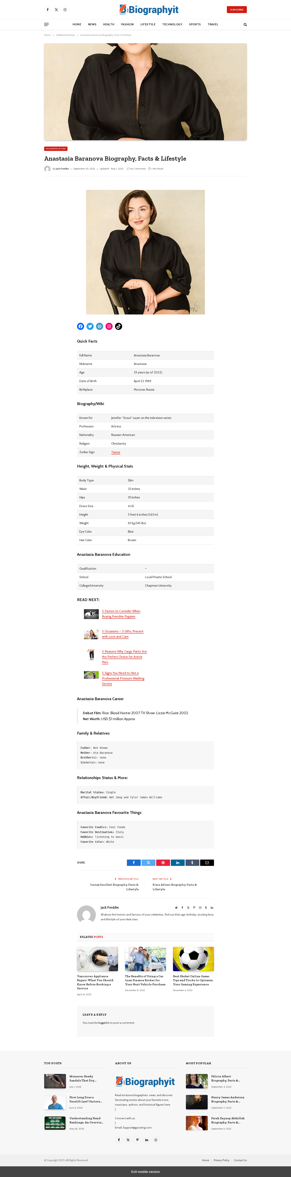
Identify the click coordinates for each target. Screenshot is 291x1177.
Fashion (127, 24)
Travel (213, 24)
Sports (195, 24)
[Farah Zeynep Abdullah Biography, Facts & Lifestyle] (197, 1123)
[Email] (44, 237)
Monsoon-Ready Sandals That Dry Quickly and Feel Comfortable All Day (84, 1079)
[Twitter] (44, 204)
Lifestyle (148, 24)
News (92, 24)
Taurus (115, 452)
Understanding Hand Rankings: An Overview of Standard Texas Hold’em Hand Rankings (87, 1120)
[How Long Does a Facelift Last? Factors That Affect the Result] (55, 1102)
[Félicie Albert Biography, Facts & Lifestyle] (197, 1081)
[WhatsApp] (44, 229)
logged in (103, 1023)
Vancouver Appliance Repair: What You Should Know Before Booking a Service (95, 982)
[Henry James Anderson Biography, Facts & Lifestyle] (197, 1102)
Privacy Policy (221, 1160)
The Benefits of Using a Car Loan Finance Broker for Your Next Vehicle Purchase (145, 980)
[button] (46, 24)
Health (108, 24)
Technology (172, 24)
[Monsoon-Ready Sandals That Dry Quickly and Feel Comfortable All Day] (55, 1081)
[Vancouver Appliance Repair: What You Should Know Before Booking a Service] (97, 959)
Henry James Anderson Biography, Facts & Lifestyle (227, 1100)
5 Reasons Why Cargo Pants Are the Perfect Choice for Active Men (124, 657)
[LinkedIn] (44, 212)
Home (77, 24)
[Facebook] (44, 195)
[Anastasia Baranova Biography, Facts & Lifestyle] (145, 91)
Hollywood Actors (56, 148)
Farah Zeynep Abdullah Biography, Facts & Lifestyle (228, 1120)
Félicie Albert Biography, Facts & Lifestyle (224, 1079)
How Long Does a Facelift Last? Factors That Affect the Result (85, 1100)
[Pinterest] (44, 220)
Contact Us (240, 1160)
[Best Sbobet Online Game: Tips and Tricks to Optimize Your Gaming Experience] (193, 959)
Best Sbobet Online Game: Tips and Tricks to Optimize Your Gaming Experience (193, 980)
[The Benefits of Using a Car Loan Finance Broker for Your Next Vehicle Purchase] (145, 959)
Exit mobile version (145, 1172)
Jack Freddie (62, 168)
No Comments (138, 168)
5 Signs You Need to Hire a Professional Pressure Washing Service (123, 678)
